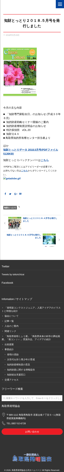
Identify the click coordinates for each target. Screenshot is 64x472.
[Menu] (60, 4)
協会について (12, 316)
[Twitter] (10, 194)
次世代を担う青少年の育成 (21, 359)
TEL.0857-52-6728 (16, 423)
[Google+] (15, 194)
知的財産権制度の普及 (18, 364)
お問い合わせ (32, 431)
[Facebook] (5, 194)
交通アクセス (12, 379)
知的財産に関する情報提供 (21, 369)
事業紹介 (9, 349)
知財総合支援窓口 (16, 374)
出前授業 (9, 344)
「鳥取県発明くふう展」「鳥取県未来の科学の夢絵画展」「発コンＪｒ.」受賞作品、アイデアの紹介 (31, 338)
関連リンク (10, 331)
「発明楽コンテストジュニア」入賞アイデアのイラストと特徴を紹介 (31, 309)
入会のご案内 (12, 326)
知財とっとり (10, 207)
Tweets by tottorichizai (13, 274)
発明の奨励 (13, 354)
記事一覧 (9, 321)
